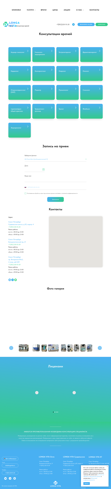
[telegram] (73, 24)
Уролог (61, 109)
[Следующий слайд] (74, 392)
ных (53, 193)
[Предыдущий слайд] (36, 392)
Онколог (86, 71)
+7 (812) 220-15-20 (14, 227)
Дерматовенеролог (90, 52)
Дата (26, 166)
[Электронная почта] (9, 280)
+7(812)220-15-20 (63, 24)
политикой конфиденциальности (70, 193)
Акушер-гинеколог (17, 52)
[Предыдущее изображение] (11, 348)
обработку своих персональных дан (44, 193)
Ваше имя (28, 176)
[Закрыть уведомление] (107, 466)
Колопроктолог (40, 71)
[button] (86, 24)
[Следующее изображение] (100, 348)
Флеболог (86, 109)
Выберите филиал (30, 155)
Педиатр (38, 90)
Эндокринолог (16, 128)
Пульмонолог (63, 90)
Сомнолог (86, 90)
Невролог (62, 71)
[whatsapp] (15, 280)
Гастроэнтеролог (65, 52)
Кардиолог (15, 71)
